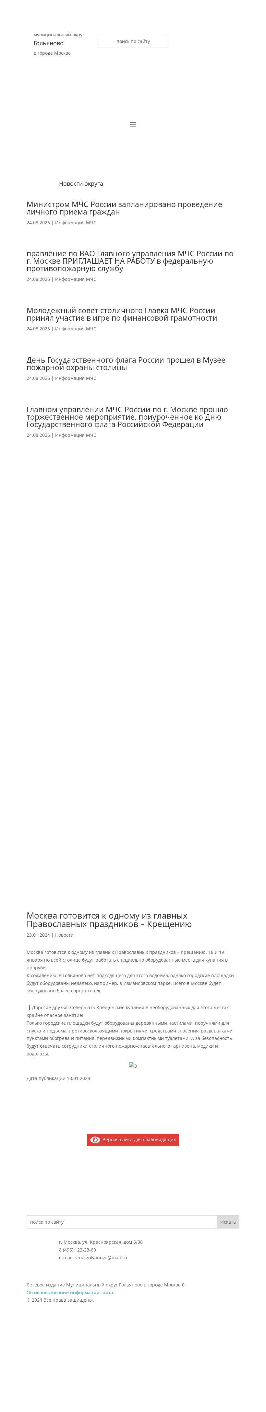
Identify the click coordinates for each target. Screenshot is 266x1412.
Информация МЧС (75, 222)
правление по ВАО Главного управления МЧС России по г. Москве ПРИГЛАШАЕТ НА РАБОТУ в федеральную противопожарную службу (130, 260)
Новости (64, 935)
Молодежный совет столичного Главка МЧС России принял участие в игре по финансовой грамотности (122, 314)
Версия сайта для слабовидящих (138, 1139)
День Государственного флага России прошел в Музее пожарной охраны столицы (126, 363)
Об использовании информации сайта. (71, 1292)
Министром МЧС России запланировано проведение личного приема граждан (124, 208)
